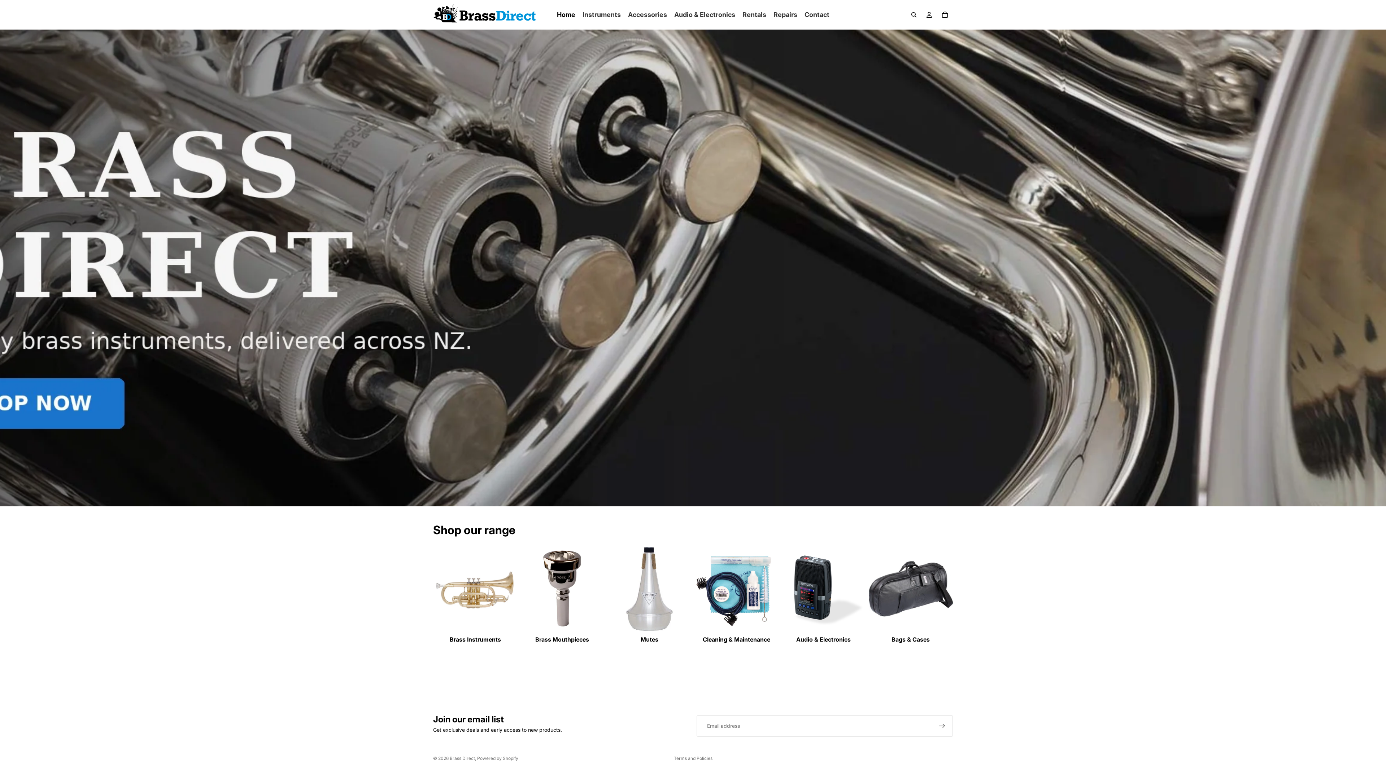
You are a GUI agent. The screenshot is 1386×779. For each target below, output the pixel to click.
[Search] (914, 15)
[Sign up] (942, 726)
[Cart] (945, 15)
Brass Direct (462, 758)
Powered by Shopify (497, 758)
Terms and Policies (693, 758)
